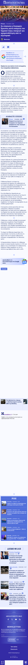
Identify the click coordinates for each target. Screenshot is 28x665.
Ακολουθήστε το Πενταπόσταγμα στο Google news (11, 261)
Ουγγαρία (4, 269)
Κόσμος (3, 23)
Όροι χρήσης (14, 646)
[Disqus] (14, 431)
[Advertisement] (14, 335)
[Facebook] (8, 619)
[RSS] (20, 619)
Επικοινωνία (14, 649)
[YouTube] (16, 619)
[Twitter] (12, 619)
